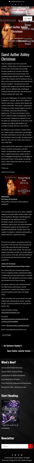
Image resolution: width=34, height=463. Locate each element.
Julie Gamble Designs (24, 460)
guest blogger (6, 335)
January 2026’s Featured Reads (11, 371)
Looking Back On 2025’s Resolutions (13, 375)
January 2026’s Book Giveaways (11, 368)
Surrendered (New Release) (10, 379)
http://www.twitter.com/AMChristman (17, 325)
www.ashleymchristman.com (10, 312)
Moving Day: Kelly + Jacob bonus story (13, 387)
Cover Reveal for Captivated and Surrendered (16, 383)
